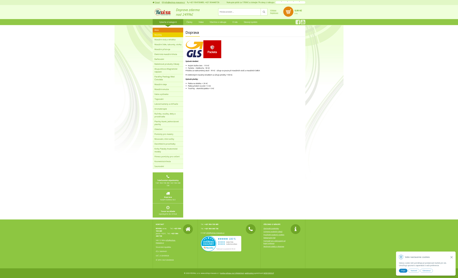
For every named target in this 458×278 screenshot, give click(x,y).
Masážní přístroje (162, 49)
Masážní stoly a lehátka (164, 39)
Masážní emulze (161, 89)
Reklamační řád (269, 238)
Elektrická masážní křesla (165, 54)
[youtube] (303, 23)
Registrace (274, 13)
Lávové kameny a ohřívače (166, 104)
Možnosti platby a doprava (273, 246)
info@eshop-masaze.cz (174, 2)
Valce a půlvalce (161, 94)
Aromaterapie (160, 109)
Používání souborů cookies (273, 235)
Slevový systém (250, 22)
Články (189, 22)
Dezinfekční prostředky (164, 144)
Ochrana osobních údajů (272, 231)
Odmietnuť (427, 271)
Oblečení (158, 129)
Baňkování (159, 59)
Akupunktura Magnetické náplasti (165, 70)
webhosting (249, 273)
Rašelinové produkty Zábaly (166, 64)
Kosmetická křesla (162, 161)
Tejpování (158, 99)
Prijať (403, 271)
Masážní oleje (160, 84)
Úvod (157, 2)
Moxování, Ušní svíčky (164, 139)
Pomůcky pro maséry (163, 134)
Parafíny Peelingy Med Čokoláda (164, 78)
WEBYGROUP (268, 273)
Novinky (158, 34)
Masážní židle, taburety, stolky (168, 44)
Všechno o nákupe (218, 22)
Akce (156, 30)
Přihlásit (273, 10)
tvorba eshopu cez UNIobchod (232, 273)
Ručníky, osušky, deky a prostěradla (164, 115)
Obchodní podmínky (271, 228)
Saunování (159, 166)
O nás (235, 22)
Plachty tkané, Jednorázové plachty (166, 123)
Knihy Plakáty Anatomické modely (165, 150)
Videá (201, 22)
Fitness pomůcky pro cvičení (167, 156)
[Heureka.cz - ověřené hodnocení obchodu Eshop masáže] (221, 250)
